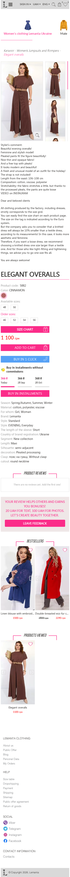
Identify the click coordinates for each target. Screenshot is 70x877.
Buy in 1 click (25, 359)
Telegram (15, 828)
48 (4, 307)
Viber (12, 822)
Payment (8, 788)
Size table (8, 779)
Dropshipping (11, 783)
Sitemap (7, 797)
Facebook (15, 841)
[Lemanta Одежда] (5, 874)
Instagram (15, 834)
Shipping (8, 792)
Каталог (9, 50)
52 (14, 320)
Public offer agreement (16, 801)
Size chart (25, 329)
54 (24, 320)
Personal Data (11, 759)
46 (4, 320)
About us (8, 745)
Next (29, 547)
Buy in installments (25, 393)
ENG (46, 4)
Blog (5, 754)
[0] (65, 4)
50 (14, 307)
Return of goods (12, 806)
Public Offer (10, 750)
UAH (37, 4)
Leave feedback (35, 523)
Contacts (9, 856)
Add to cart (25, 347)
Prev (5, 547)
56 (34, 320)
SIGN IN (26, 4)
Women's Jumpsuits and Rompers (38, 50)
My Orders (9, 763)
